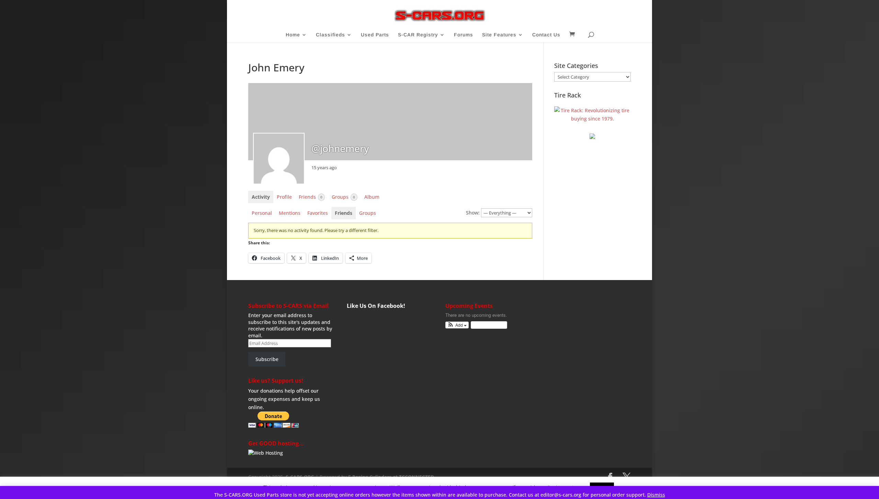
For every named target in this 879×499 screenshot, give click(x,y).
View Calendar (487, 325)
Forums (463, 34)
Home (293, 34)
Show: (473, 212)
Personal (262, 213)
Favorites (317, 213)
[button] (457, 325)
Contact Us (546, 34)
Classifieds (330, 34)
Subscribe (266, 359)
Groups (343, 197)
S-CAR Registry (418, 34)
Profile (284, 197)
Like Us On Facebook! (376, 306)
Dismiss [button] (656, 494)
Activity (261, 197)
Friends (310, 197)
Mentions (289, 213)
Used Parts (375, 34)
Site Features (499, 34)
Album (371, 197)
